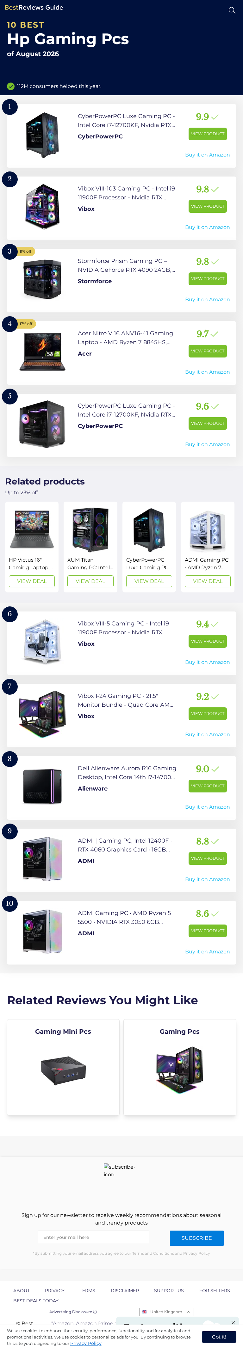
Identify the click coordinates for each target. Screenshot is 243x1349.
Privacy (55, 1290)
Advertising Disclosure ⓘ (73, 1311)
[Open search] (232, 10)
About (21, 1290)
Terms (87, 1290)
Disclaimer (125, 1290)
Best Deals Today (36, 1301)
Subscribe (197, 1238)
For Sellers (214, 1290)
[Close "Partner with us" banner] (233, 1322)
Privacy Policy (86, 1343)
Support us (169, 1290)
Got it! (219, 1337)
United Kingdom (166, 1311)
